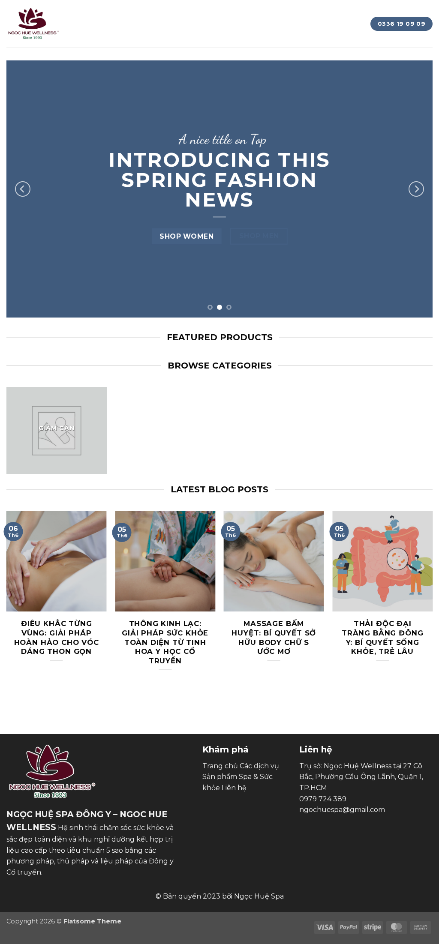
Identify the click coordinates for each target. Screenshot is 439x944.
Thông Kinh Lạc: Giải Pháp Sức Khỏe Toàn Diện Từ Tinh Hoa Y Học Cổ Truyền (165, 642)
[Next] (416, 189)
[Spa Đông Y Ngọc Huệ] (33, 23)
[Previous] (22, 189)
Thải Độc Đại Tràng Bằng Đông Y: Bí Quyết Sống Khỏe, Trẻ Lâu (382, 637)
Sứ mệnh (189, 14)
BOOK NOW (324, 14)
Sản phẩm (234, 14)
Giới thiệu (144, 14)
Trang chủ (94, 14)
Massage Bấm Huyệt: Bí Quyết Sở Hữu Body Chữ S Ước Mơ (274, 637)
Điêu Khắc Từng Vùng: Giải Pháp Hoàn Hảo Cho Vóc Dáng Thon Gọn (56, 637)
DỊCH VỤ (278, 14)
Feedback (159, 33)
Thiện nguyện (104, 33)
